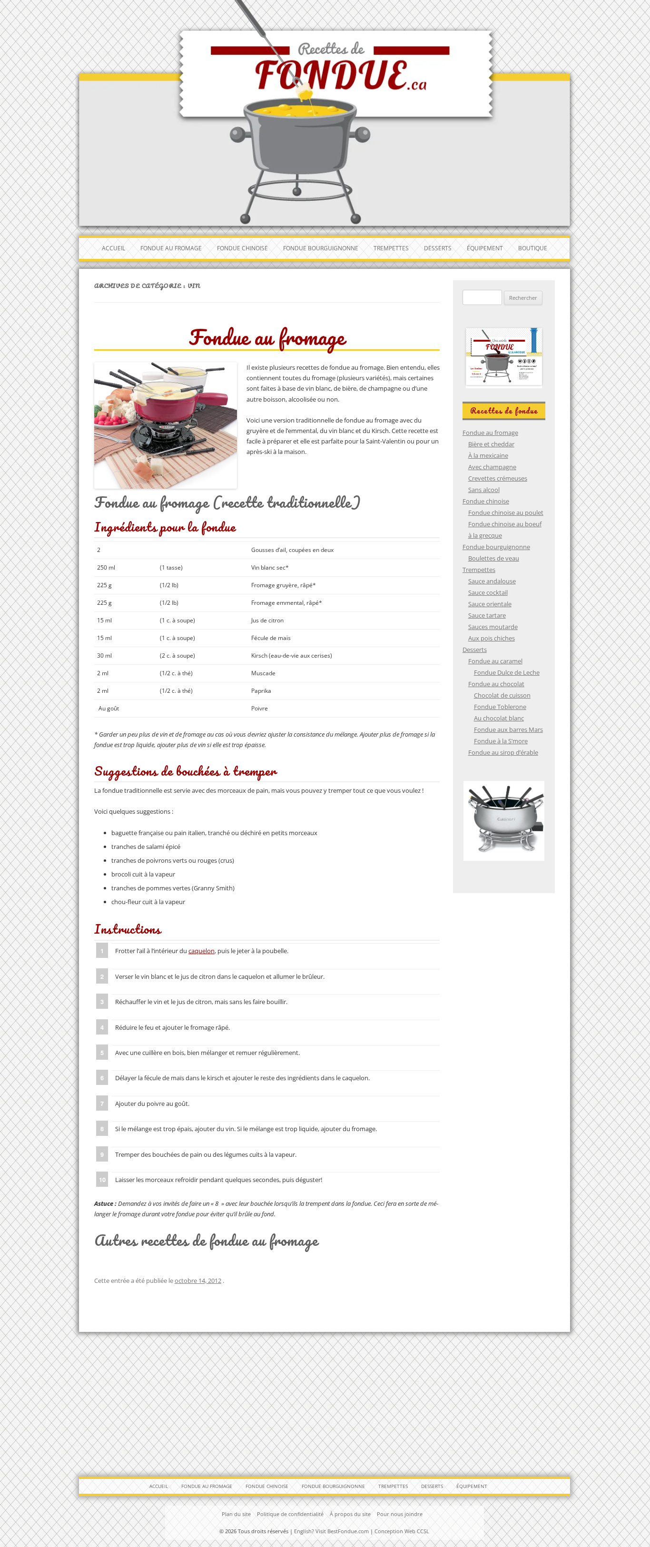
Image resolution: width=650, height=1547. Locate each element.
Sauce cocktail (488, 592)
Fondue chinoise (242, 248)
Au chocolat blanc (499, 718)
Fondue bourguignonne (320, 248)
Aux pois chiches (491, 638)
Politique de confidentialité (290, 1513)
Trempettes (391, 248)
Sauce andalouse (492, 581)
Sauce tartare (487, 615)
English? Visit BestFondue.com (331, 1531)
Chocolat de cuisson (502, 695)
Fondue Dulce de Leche (507, 672)
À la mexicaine (488, 455)
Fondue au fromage (171, 248)
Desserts (438, 248)
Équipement (485, 248)
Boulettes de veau (493, 558)
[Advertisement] (325, 1401)
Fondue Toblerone (500, 706)
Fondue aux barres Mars (508, 729)
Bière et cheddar (491, 444)
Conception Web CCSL (401, 1531)
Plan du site (236, 1513)
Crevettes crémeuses (497, 478)
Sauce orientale (490, 604)
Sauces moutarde (493, 626)
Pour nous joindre (400, 1513)
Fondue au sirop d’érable (503, 752)
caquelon (201, 950)
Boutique (532, 248)
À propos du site (350, 1513)
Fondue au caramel (495, 661)
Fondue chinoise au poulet (505, 512)
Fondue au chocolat (496, 684)
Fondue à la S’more (501, 741)
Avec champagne (492, 467)
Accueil (113, 248)
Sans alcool (484, 489)
